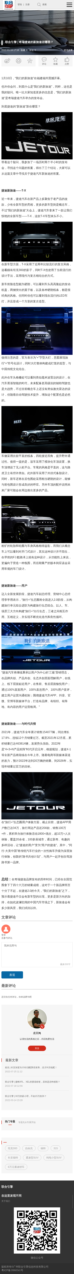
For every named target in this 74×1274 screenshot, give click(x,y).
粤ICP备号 (12, 1270)
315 (56, 1148)
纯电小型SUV (53, 1157)
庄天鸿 (37, 1033)
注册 (27, 4)
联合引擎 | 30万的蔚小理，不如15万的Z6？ (26, 1096)
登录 (3, 935)
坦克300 (12, 1148)
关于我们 (5, 1201)
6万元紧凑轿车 (16, 1166)
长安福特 (13, 1157)
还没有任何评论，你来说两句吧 (16, 997)
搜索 (44, 4)
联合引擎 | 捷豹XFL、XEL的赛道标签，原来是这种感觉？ (32, 1082)
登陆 (20, 4)
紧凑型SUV (32, 1157)
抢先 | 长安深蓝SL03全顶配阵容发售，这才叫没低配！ (31, 1067)
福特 (43, 1148)
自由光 (29, 1148)
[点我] (69, 5)
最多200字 (65, 964)
